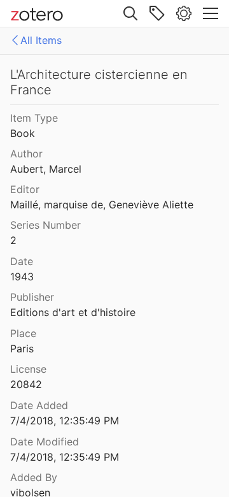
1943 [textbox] (22, 276)
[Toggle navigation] (210, 13)
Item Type (34, 118)
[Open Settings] (183, 13)
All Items (41, 40)
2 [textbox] (13, 240)
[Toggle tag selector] (157, 13)
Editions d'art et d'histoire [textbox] (72, 312)
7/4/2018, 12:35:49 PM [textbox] (64, 420)
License (28, 369)
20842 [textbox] (26, 384)
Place (23, 333)
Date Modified (44, 441)
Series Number (45, 225)
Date (21, 261)
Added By (33, 477)
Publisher (32, 297)
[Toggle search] (130, 13)
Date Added (39, 405)
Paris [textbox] (22, 348)
